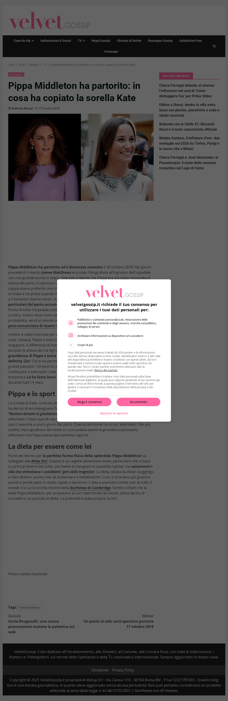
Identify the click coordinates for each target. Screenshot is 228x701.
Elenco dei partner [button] (106, 370)
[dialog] (114, 350)
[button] (114, 345)
